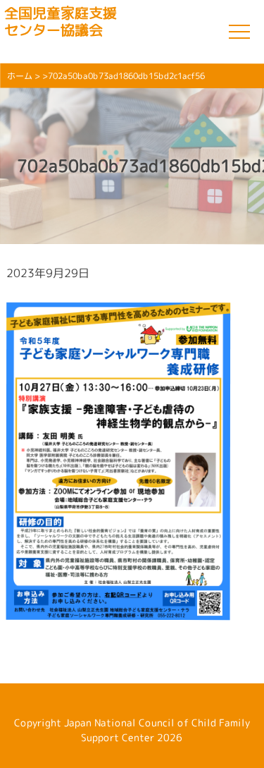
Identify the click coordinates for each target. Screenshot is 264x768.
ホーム (19, 76)
